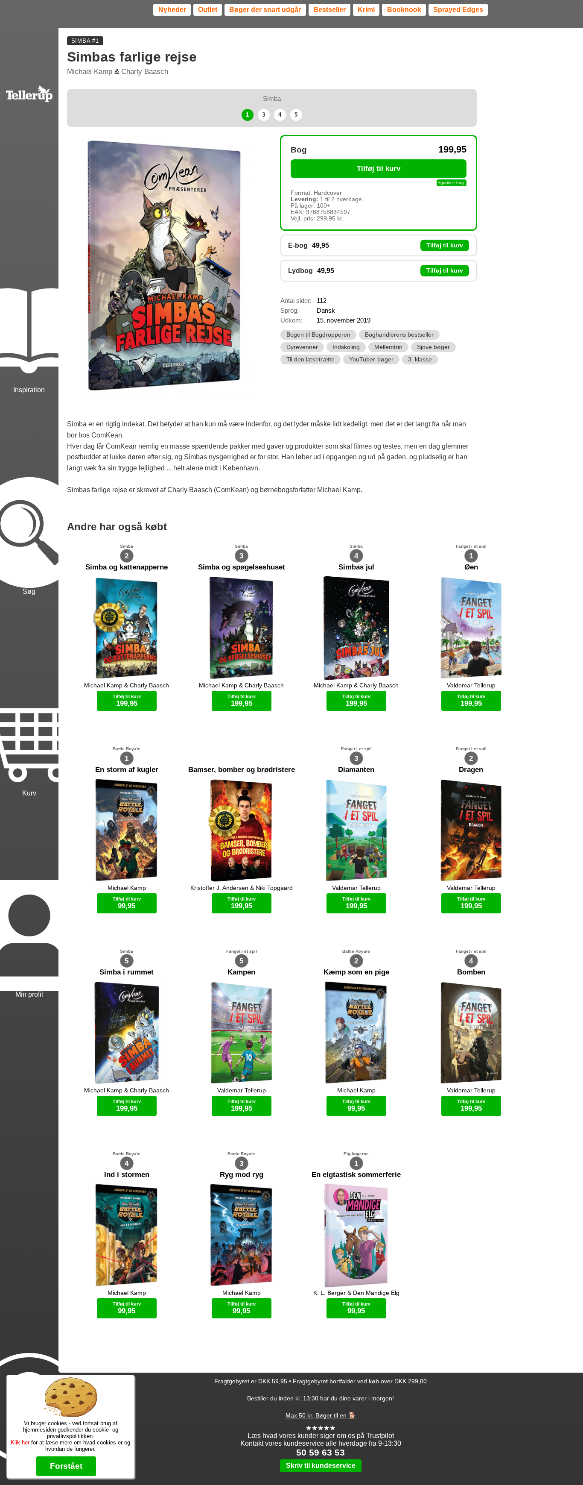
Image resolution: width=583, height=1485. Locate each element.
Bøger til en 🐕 (335, 1415)
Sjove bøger (433, 347)
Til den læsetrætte (310, 359)
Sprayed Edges (458, 9)
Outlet (207, 9)
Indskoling (346, 347)
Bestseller (329, 9)
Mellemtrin (388, 347)
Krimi (366, 9)
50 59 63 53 (320, 1452)
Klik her (20, 1442)
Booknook (404, 9)
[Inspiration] (29, 294)
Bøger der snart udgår (265, 9)
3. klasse (420, 359)
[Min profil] (29, 899)
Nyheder (172, 9)
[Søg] (29, 495)
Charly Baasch (144, 72)
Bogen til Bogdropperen (318, 335)
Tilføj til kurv (378, 168)
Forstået (66, 1466)
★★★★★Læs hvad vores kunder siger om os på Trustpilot (321, 1431)
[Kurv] (29, 697)
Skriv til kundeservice (321, 1465)
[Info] (29, 1371)
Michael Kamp (89, 72)
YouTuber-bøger (371, 359)
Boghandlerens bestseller (399, 335)
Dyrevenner (302, 347)
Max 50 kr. (300, 1415)
